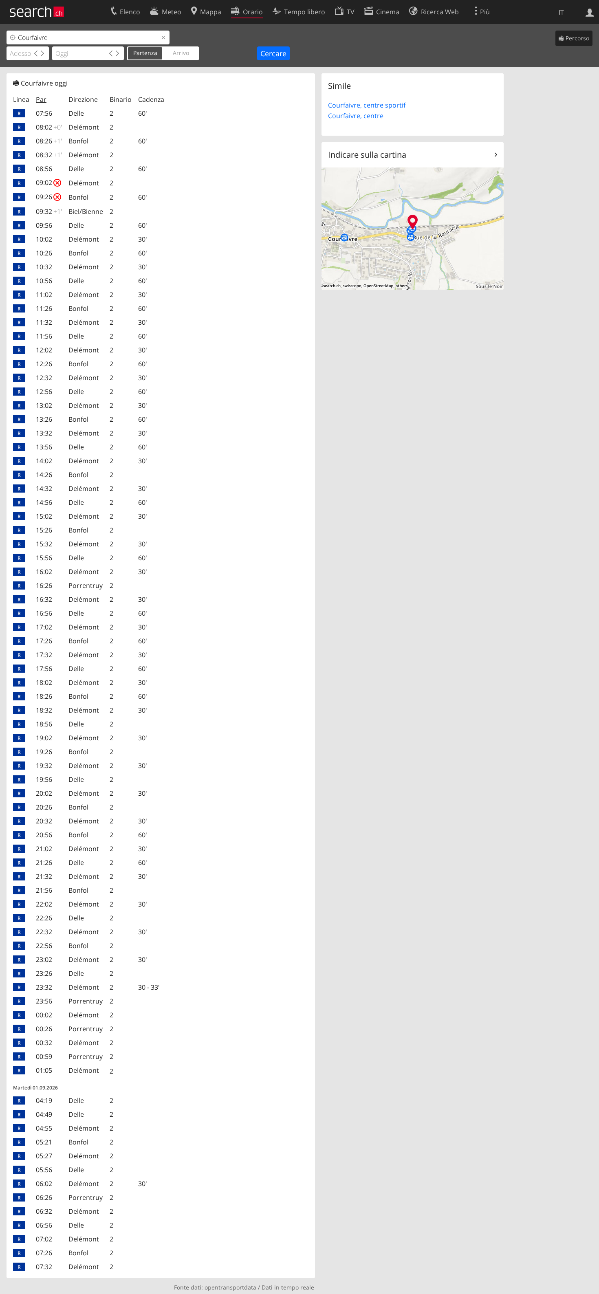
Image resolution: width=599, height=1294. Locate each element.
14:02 (44, 460)
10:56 (44, 280)
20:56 (44, 834)
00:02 (44, 1014)
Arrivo (181, 53)
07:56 (44, 113)
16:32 (44, 599)
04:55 (44, 1128)
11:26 (44, 308)
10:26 (44, 253)
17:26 (44, 640)
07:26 (44, 1252)
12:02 (44, 350)
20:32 (44, 820)
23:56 (44, 1001)
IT (561, 12)
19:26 (44, 751)
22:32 (44, 931)
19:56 (44, 779)
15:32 (44, 543)
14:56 (44, 502)
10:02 (44, 239)
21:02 (44, 848)
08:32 (49, 154)
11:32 (44, 322)
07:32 (44, 1266)
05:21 (44, 1142)
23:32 (44, 987)
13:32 (44, 433)
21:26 (44, 862)
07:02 (44, 1239)
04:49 (44, 1114)
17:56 (44, 668)
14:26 (44, 474)
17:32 (44, 654)
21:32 (44, 876)
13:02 (44, 405)
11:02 (44, 294)
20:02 (44, 793)
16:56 (44, 613)
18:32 (44, 710)
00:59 (44, 1056)
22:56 (44, 945)
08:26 (49, 140)
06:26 (44, 1197)
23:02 (44, 959)
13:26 (44, 419)
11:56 (44, 336)
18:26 (44, 696)
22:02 (44, 904)
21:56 (44, 890)
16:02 (44, 571)
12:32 (44, 377)
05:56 (44, 1169)
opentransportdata (230, 1287)
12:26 (44, 363)
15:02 (44, 516)
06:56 (44, 1225)
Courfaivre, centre (355, 115)
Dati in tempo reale (288, 1287)
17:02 (44, 627)
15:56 (44, 557)
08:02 (49, 127)
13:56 (44, 446)
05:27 (44, 1155)
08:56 (44, 168)
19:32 (44, 765)
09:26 (48, 196)
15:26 (44, 530)
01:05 (44, 1070)
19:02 (44, 737)
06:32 (44, 1211)
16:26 (44, 585)
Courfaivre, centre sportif (366, 105)
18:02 (44, 682)
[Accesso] (590, 11)
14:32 (44, 488)
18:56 (44, 724)
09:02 (48, 182)
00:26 (44, 1028)
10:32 (44, 266)
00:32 (44, 1042)
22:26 (44, 917)
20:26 (44, 807)
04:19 (44, 1100)
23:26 (44, 973)
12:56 (44, 391)
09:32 (49, 211)
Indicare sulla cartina (367, 154)
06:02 (44, 1183)
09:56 (44, 225)
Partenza (145, 53)
